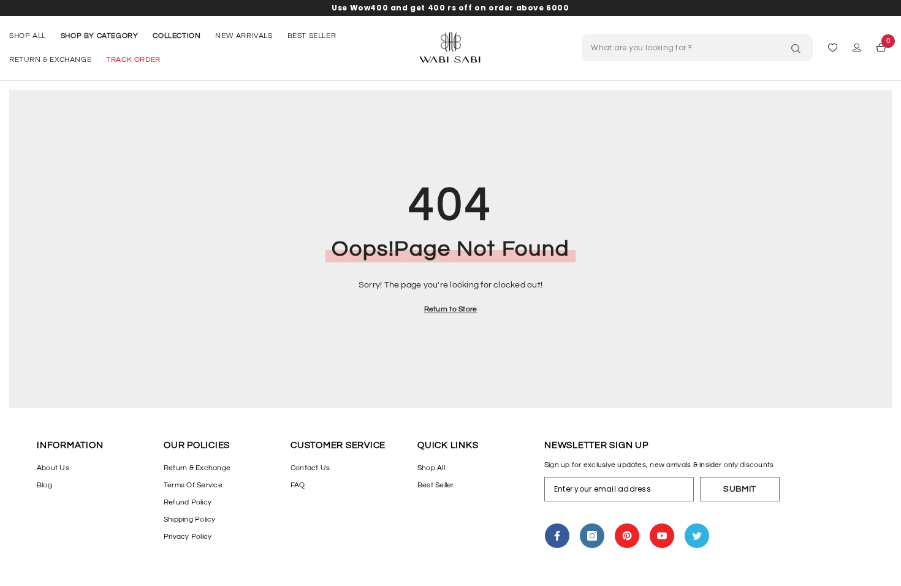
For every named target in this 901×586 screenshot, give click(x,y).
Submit (739, 489)
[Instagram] (592, 536)
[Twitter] (697, 536)
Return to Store (450, 309)
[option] (450, 8)
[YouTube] (662, 536)
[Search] (799, 48)
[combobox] (697, 47)
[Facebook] (557, 536)
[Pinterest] (627, 536)
